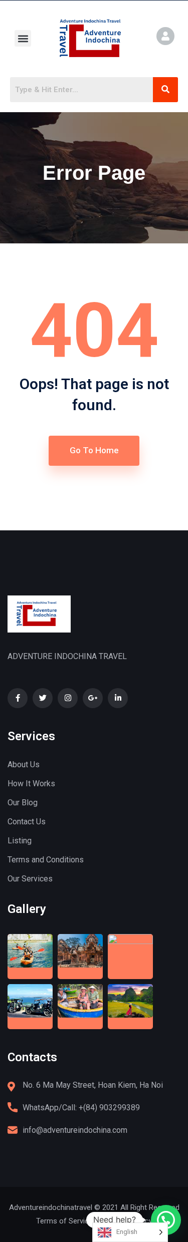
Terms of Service (64, 1220)
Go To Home (94, 450)
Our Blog (23, 802)
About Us (24, 764)
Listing (20, 840)
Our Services (30, 878)
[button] (23, 38)
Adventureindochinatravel (50, 1207)
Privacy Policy (129, 1220)
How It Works (31, 783)
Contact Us (27, 821)
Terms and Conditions (46, 859)
